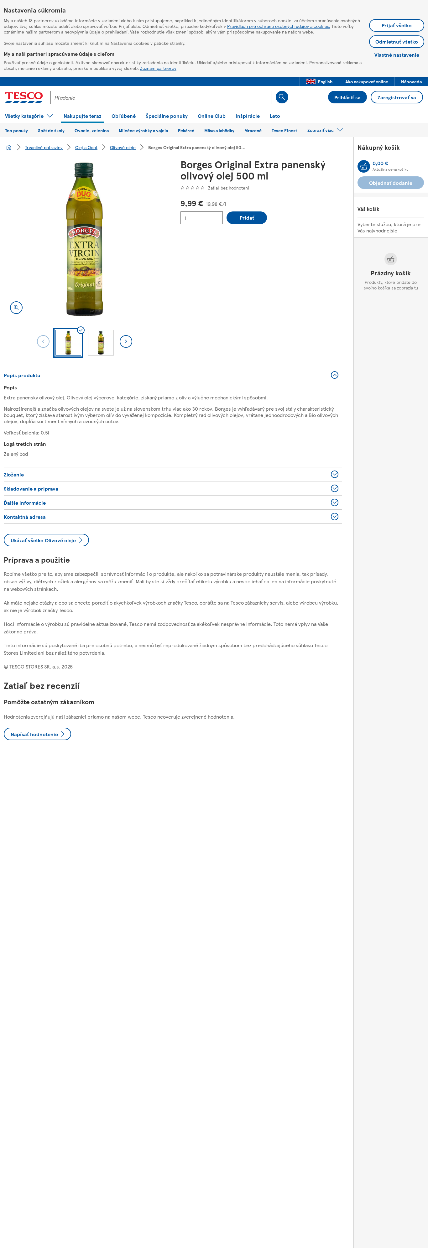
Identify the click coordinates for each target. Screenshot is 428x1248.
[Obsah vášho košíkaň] (364, 166)
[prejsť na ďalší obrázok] (126, 341)
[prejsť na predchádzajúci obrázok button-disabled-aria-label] (43, 341)
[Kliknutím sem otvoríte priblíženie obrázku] (16, 307)
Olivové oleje (123, 147)
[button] (319, 81)
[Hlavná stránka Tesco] (24, 97)
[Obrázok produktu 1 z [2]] (84, 239)
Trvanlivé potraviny (44, 147)
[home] (9, 147)
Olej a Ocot (86, 147)
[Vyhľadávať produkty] (282, 97)
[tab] (68, 343)
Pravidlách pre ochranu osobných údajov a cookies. (278, 26)
